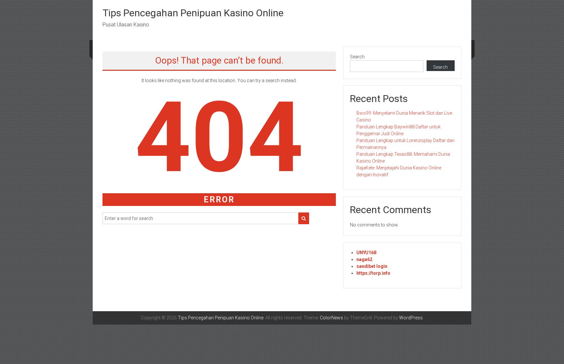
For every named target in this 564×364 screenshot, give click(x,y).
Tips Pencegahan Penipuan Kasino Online (193, 13)
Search (357, 56)
